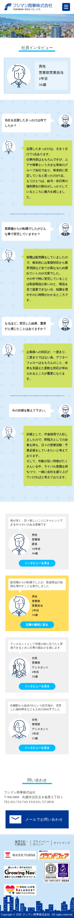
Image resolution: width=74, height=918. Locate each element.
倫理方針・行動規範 (22, 843)
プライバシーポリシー (41, 843)
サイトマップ (61, 843)
